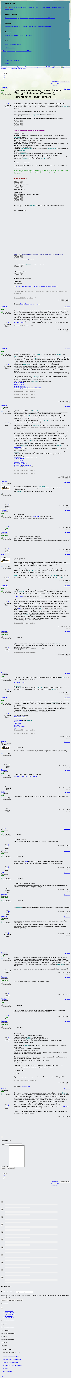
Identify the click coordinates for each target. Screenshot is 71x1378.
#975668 (67, 789)
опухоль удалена (19, 462)
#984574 (67, 974)
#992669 (67, 1018)
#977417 (67, 811)
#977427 (67, 847)
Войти (7, 63)
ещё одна (16, 725)
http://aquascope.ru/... (20, 717)
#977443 (67, 891)
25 (9, 548)
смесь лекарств (18, 460)
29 (8, 103)
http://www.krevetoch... (21, 322)
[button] (4, 87)
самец (15, 728)
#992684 (67, 1084)
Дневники (8, 7)
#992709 (67, 1118)
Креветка (16, 452)
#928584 (67, 331)
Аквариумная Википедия (11, 1356)
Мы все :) (19, 35)
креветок (65, 106)
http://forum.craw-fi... (20, 682)
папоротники (28, 148)
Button (27, 304)
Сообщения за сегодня (12, 18)
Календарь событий (11, 26)
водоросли (17, 137)
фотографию (35, 516)
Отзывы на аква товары (19, 7)
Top (2, 1376)
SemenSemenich (25, 1086)
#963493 (67, 507)
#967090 (67, 767)
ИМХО (16, 575)
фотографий (17, 447)
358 (9, 577)
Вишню (64, 1093)
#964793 (67, 656)
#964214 (67, 551)
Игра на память (27, 35)
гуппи (29, 1037)
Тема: (2, 1144)
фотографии (17, 457)
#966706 (67, 738)
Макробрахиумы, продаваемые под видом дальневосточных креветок (36, 286)
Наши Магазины (10, 35)
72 (9, 911)
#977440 (67, 869)
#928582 (67, 301)
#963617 (67, 529)
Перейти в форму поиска (8, 1300)
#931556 (67, 403)
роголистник (52, 148)
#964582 (67, 628)
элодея (16, 356)
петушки (35, 381)
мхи (22, 148)
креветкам (29, 415)
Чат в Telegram (22, 26)
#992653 (67, 996)
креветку (39, 354)
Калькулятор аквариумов (10, 1362)
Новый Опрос (55, 83)
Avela (38, 304)
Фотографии (19, 596)
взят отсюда (64, 1106)
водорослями (27, 364)
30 (8, 526)
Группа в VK (47, 26)
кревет (42, 608)
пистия (59, 354)
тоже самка (17, 723)
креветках (54, 575)
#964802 (67, 694)
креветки (43, 158)
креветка (24, 153)
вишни (19, 491)
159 (9, 504)
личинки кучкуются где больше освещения (27, 388)
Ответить (54, 85)
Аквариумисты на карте (35, 26)
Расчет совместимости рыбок (46, 7)
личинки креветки (19, 386)
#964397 (67, 582)
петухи (29, 440)
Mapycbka (33, 304)
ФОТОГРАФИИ (19, 383)
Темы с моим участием (27, 18)
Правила (52, 18)
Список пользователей (41, 18)
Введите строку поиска (8, 1292)
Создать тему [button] (55, 81)
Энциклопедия (32, 7)
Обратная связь (10, 48)
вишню (21, 591)
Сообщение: (4, 1166)
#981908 (67, 935)
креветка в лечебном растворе (23, 465)
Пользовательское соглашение (12, 1365)
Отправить (11, 1168)
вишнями (36, 425)
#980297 (67, 913)
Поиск (7, 44)
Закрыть (3, 1168)
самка (15, 721)
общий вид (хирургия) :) (21, 463)
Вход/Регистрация (15, 44)
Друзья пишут (9, 1317)
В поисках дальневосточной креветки (26, 776)
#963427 (67, 478)
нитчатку (24, 158)
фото (19, 608)
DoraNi (22, 304)
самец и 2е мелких (19, 726)
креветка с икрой (19, 384)
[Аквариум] (16, 51)
